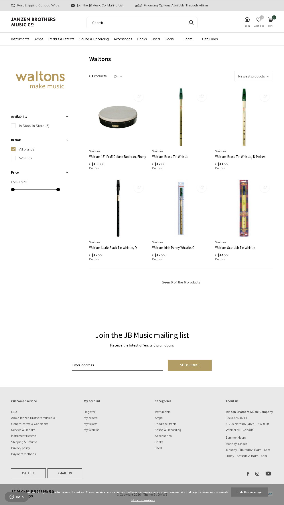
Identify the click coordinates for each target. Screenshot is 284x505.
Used (156, 39)
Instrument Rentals (24, 436)
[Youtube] (268, 474)
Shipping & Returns (24, 442)
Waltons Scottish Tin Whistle (235, 248)
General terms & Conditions (30, 424)
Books (142, 39)
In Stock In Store (34, 126)
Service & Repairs (23, 430)
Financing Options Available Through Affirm (175, 5)
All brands (26, 149)
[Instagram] (257, 474)
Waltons (25, 158)
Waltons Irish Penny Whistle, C (173, 248)
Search (191, 22)
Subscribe (189, 365)
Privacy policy (20, 448)
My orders (91, 418)
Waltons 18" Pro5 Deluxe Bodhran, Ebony (117, 156)
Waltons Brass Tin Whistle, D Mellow (240, 156)
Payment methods (23, 454)
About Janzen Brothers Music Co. (33, 418)
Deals (169, 39)
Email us (65, 473)
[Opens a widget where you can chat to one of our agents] (16, 497)
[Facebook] (248, 474)
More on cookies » (143, 500)
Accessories (123, 39)
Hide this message (249, 492)
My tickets (90, 424)
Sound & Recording (94, 39)
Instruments (20, 39)
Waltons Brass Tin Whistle (170, 156)
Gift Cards (210, 39)
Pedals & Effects (61, 39)
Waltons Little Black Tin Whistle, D (113, 248)
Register (89, 412)
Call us (28, 473)
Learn (187, 39)
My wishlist (91, 430)
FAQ (14, 412)
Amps (38, 39)
